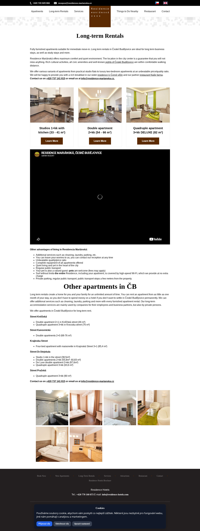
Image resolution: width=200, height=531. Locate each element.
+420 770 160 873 (85, 494)
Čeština (157, 3)
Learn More (52, 141)
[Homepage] (100, 11)
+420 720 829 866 (41, 3)
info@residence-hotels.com (115, 494)
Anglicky (165, 3)
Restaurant (150, 11)
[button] (52, 424)
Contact (166, 11)
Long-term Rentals (58, 11)
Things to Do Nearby (127, 11)
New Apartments (62, 476)
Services (78, 11)
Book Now (41, 476)
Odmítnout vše (62, 524)
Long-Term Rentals (86, 476)
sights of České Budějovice (119, 62)
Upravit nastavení (82, 524)
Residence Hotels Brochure (100, 480)
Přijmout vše (44, 524)
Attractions (124, 476)
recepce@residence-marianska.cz (75, 3)
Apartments (37, 11)
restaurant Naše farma (151, 75)
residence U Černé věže (110, 75)
